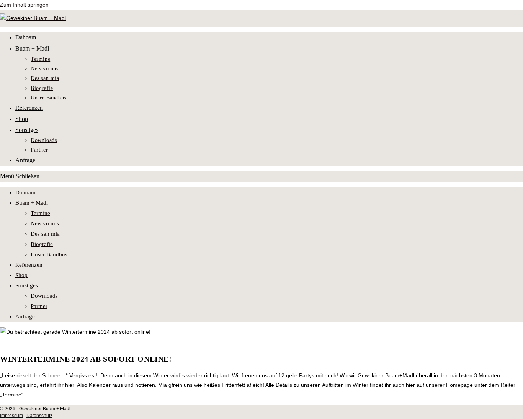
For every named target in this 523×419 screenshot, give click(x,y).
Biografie (42, 244)
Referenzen (28, 265)
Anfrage (25, 316)
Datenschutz (39, 415)
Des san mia (45, 234)
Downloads (44, 296)
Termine (40, 213)
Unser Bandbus (49, 254)
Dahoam (25, 192)
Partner (39, 306)
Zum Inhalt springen (24, 5)
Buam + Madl (31, 203)
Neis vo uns (45, 223)
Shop (21, 275)
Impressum (11, 415)
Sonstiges (26, 285)
